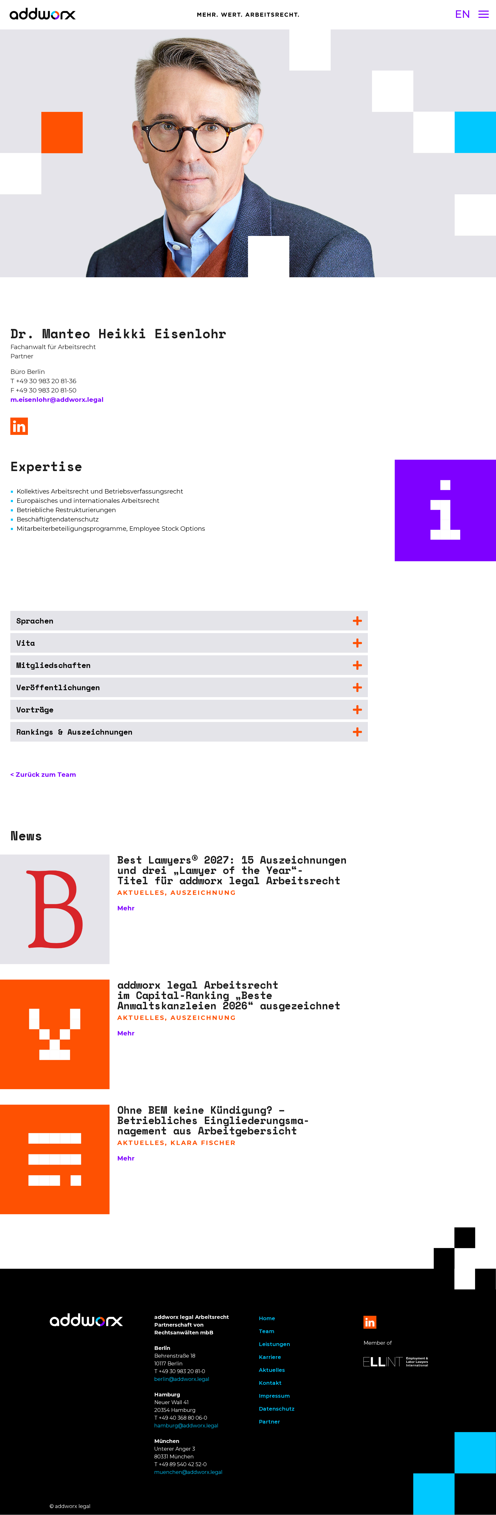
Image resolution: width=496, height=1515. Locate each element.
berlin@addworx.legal (181, 1379)
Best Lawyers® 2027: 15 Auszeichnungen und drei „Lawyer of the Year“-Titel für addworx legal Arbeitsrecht (232, 870)
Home (267, 1318)
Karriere (270, 1357)
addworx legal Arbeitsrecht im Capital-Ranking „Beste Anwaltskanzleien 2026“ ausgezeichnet (228, 995)
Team (266, 1331)
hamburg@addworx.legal (186, 1425)
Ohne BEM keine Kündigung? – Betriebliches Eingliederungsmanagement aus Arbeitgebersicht (213, 1120)
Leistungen (274, 1344)
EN (462, 14)
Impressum (274, 1396)
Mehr (126, 908)
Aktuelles (272, 1370)
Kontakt (270, 1383)
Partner (269, 1422)
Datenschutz (277, 1409)
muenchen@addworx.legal (188, 1472)
